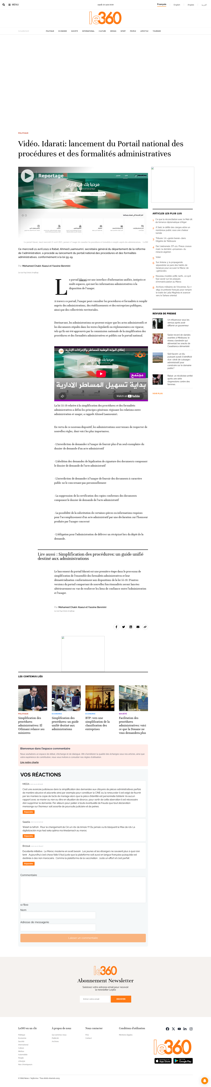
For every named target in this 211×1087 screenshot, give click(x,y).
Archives (55, 1041)
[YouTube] (179, 1028)
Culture (102, 31)
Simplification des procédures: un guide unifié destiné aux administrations (91, 556)
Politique (50, 31)
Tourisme (157, 31)
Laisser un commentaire (83, 937)
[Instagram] (191, 1028)
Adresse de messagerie (34, 922)
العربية (204, 5)
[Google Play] (183, 1060)
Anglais (191, 5)
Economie (62, 31)
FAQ (87, 1035)
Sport (123, 31)
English (177, 5)
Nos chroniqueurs (25, 1065)
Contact (88, 1038)
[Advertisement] (86, 78)
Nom (23, 909)
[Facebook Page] (167, 1028)
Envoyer (121, 999)
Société (74, 31)
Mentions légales (125, 1035)
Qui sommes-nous (59, 1035)
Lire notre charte (29, 762)
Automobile (22, 1055)
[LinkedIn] (185, 1028)
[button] (204, 1080)
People (133, 31)
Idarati (83, 279)
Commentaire (28, 875)
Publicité (55, 1038)
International (88, 31)
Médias (113, 31)
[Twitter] (173, 1028)
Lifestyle (144, 31)
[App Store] (163, 1060)
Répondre (28, 812)
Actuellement (23, 31)
